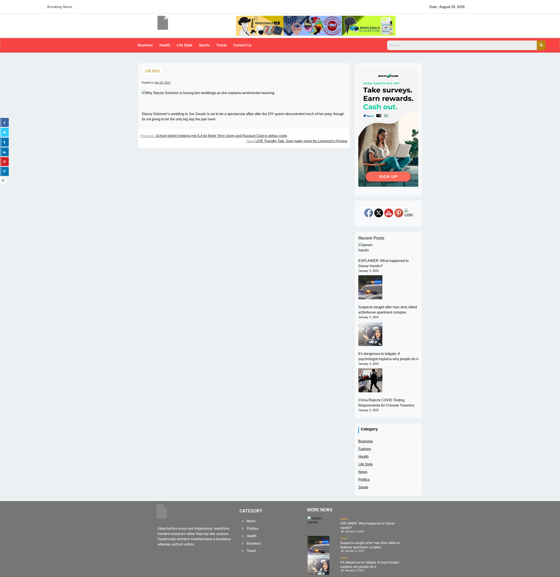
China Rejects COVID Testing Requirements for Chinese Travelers (386, 402)
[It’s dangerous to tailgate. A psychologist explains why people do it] (370, 334)
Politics (364, 479)
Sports (204, 45)
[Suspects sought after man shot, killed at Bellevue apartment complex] (370, 287)
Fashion (364, 449)
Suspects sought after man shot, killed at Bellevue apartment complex (387, 309)
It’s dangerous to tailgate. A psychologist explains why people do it (388, 356)
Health (164, 45)
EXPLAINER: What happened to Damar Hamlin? (383, 263)
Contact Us (242, 45)
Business (145, 45)
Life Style (184, 45)
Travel (221, 45)
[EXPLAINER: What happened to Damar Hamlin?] (370, 247)
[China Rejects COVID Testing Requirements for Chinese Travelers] (370, 380)
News (362, 472)
